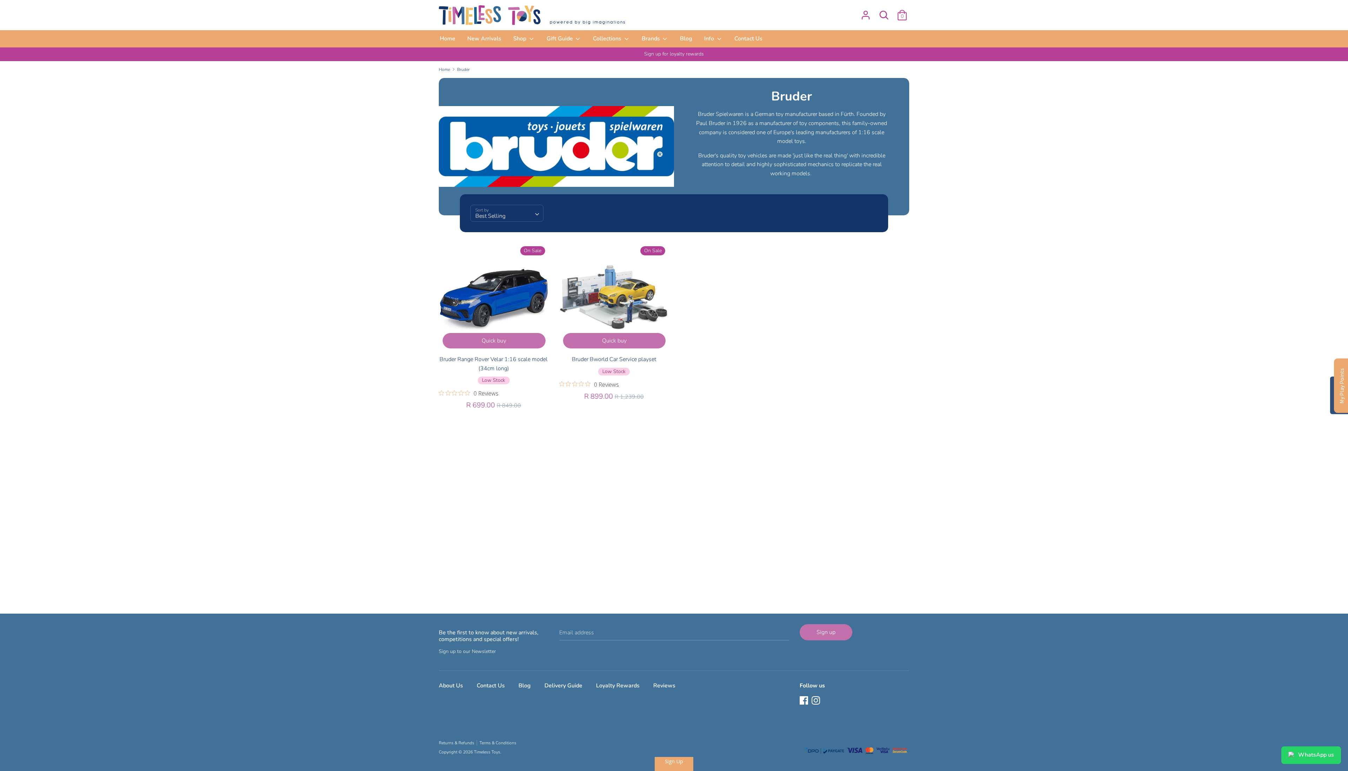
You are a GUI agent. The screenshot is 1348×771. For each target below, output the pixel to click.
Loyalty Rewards (618, 686)
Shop (520, 39)
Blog (686, 39)
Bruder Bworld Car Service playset (614, 359)
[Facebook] (805, 701)
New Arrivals (484, 39)
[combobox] (506, 213)
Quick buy (494, 341)
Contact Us (748, 39)
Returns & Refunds (456, 743)
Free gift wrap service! (674, 54)
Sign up (826, 632)
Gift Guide (560, 39)
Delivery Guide (563, 686)
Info (709, 39)
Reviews (664, 686)
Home (447, 39)
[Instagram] (816, 701)
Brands (651, 39)
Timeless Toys (487, 752)
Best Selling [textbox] (490, 216)
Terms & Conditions (498, 743)
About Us (451, 686)
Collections (608, 39)
